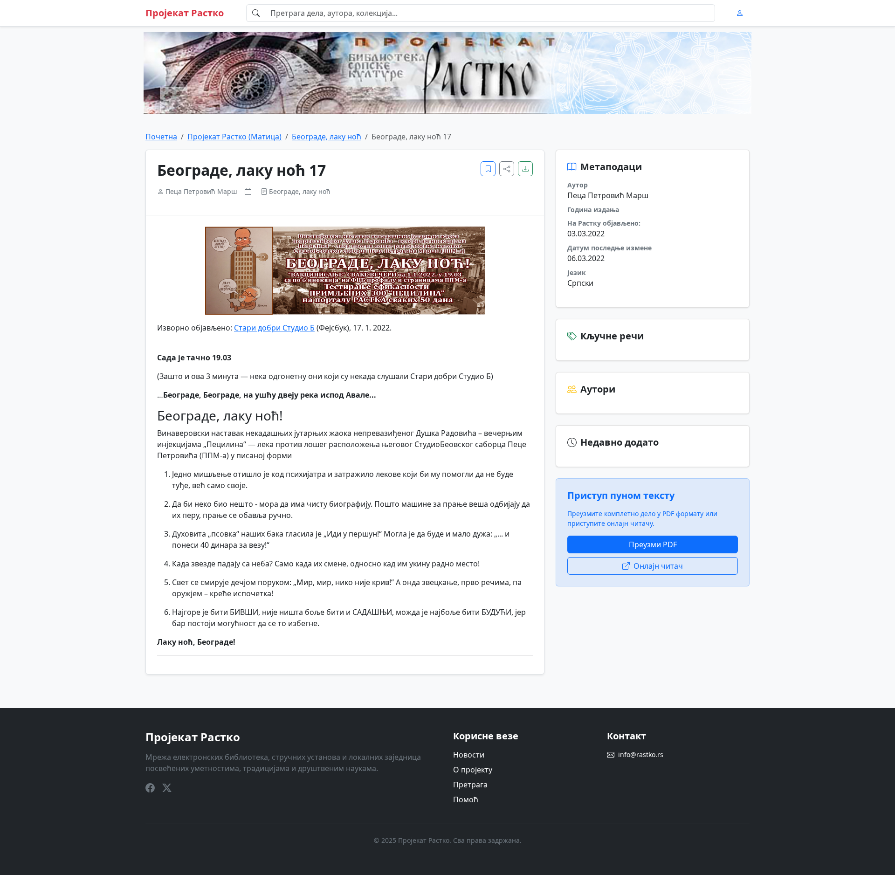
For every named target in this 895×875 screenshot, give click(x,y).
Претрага (470, 784)
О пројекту (472, 770)
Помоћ (465, 799)
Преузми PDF (653, 544)
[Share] (506, 168)
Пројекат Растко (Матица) (234, 136)
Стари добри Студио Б (274, 328)
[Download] (525, 168)
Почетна (161, 136)
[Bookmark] (488, 168)
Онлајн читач (658, 566)
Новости (468, 755)
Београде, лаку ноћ (326, 136)
